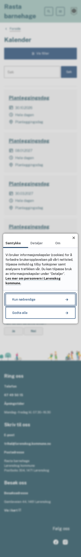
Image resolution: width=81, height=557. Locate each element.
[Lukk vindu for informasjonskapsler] (73, 237)
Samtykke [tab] (13, 243)
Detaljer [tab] (36, 243)
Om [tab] (57, 243)
